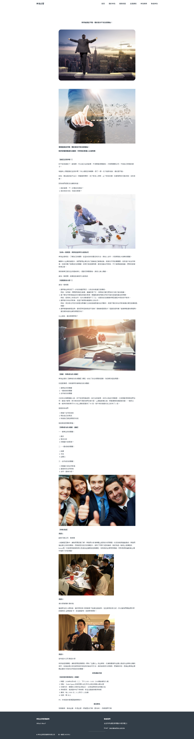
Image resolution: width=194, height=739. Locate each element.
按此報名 (97, 704)
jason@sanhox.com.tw (117, 728)
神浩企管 (40, 3)
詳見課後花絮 (97, 673)
